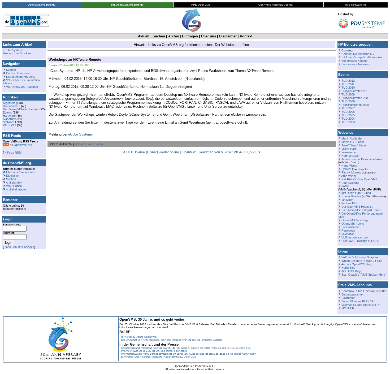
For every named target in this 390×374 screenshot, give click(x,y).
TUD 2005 (348, 115)
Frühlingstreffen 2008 (355, 104)
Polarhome (348, 297)
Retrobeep (348, 230)
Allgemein (9, 103)
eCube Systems (13, 50)
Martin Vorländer (351, 138)
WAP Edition (14, 186)
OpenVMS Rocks (352, 223)
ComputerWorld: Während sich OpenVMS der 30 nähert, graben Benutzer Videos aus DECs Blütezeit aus (185, 347)
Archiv (173, 36)
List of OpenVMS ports (20, 76)
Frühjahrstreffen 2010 (355, 91)
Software (8, 122)
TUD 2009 (348, 94)
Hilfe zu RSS (12, 152)
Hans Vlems (349, 165)
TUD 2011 (347, 84)
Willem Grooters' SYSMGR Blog (361, 260)
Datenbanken (11, 106)
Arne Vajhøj (348, 175)
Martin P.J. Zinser (352, 141)
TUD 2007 (348, 108)
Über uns (208, 36)
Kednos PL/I (349, 203)
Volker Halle (349, 148)
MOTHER (347, 308)
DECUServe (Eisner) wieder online (152, 152)
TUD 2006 (348, 111)
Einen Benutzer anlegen (19, 247)
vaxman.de (348, 152)
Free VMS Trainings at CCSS (360, 240)
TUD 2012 (348, 80)
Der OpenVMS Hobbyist (356, 206)
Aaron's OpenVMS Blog (356, 264)
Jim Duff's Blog (351, 271)
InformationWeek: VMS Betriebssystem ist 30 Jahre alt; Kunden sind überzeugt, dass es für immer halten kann (188, 353)
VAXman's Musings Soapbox (359, 257)
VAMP (345, 186)
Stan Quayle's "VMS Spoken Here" (363, 274)
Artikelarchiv (14, 182)
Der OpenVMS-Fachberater (21, 109)
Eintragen (190, 36)
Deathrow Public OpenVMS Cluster (364, 291)
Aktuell (143, 36)
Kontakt (246, 36)
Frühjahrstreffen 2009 (355, 97)
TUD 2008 (348, 101)
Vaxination (347, 234)
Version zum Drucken (17, 53)
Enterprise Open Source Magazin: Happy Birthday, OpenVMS (158, 356)
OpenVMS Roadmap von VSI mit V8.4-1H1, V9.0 (219, 152)
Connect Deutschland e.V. (358, 53)
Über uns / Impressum (20, 172)
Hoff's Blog (348, 267)
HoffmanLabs (350, 155)
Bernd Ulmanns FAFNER (357, 301)
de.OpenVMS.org (20, 144)
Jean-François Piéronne (356, 159)
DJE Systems (350, 182)
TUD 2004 (348, 118)
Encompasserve (352, 294)
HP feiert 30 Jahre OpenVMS (139, 336)
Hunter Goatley (351, 196)
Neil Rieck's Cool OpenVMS (359, 179)
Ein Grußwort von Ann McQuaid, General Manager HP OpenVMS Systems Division (171, 339)
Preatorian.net (350, 227)
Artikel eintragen (16, 189)
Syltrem (346, 169)
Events (7, 112)
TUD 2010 (348, 87)
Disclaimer (228, 36)
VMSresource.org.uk (354, 237)
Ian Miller (347, 199)
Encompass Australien (355, 64)
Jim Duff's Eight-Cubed (356, 192)
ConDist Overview (18, 73)
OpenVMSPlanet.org (354, 220)
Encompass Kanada (354, 60)
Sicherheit (9, 118)
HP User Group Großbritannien (361, 57)
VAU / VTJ (9, 125)
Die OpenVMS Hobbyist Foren (360, 210)
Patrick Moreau (351, 172)
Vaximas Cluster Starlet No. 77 (361, 304)
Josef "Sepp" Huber (354, 145)
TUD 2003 (348, 122)
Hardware (9, 115)
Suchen (159, 36)
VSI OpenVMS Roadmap (22, 86)
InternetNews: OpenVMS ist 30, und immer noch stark (154, 350)
